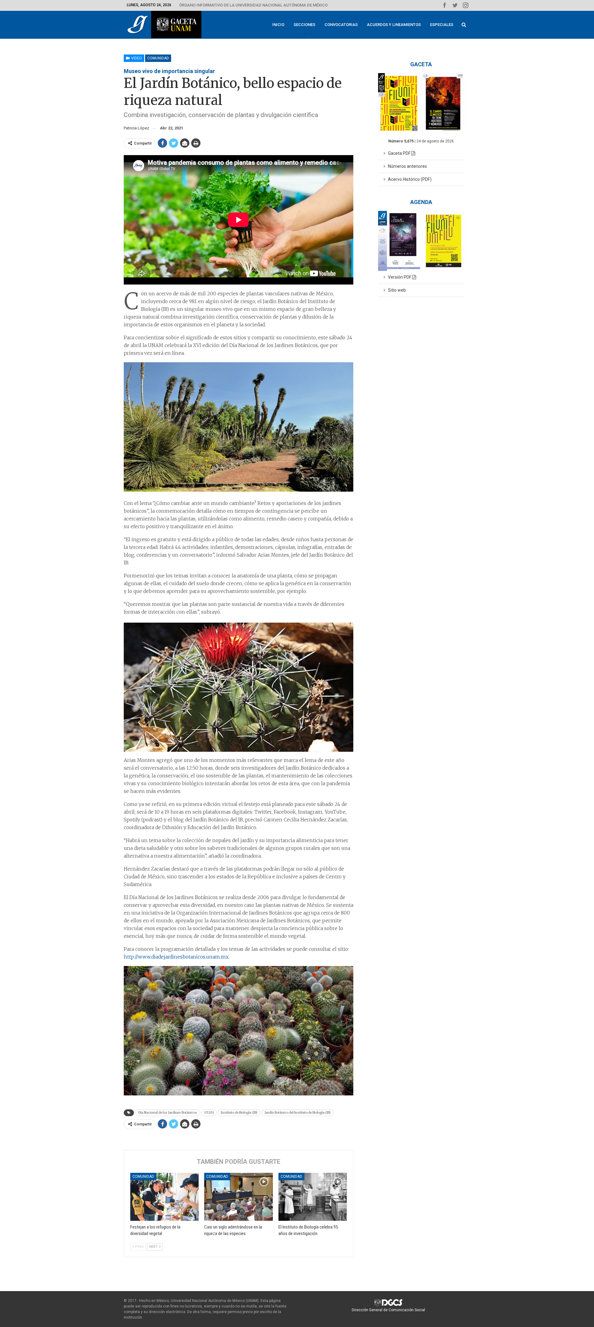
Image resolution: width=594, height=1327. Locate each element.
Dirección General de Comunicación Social (388, 1310)
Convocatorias (341, 24)
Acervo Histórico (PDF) (408, 179)
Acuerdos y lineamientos (394, 24)
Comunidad (158, 58)
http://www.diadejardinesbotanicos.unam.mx (176, 957)
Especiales (441, 24)
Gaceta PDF (398, 153)
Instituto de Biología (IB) (239, 1113)
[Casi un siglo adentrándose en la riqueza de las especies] (238, 1197)
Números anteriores (406, 166)
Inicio (278, 24)
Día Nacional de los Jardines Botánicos (167, 1113)
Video (136, 58)
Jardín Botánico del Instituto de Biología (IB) (298, 1113)
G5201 (209, 1113)
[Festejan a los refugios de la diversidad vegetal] (164, 1197)
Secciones (304, 24)
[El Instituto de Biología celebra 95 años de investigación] (312, 1197)
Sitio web (395, 290)
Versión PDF (398, 277)
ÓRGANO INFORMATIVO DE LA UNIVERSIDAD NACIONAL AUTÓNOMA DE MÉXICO (253, 5)
